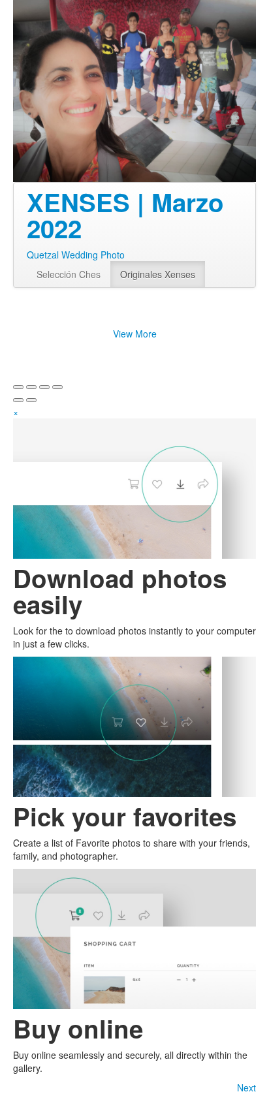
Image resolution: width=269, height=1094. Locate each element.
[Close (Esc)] (18, 387)
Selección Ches (69, 274)
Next (246, 1087)
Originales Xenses (157, 274)
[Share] (31, 387)
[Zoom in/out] (57, 387)
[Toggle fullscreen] (44, 387)
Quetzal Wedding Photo (76, 254)
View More (135, 333)
